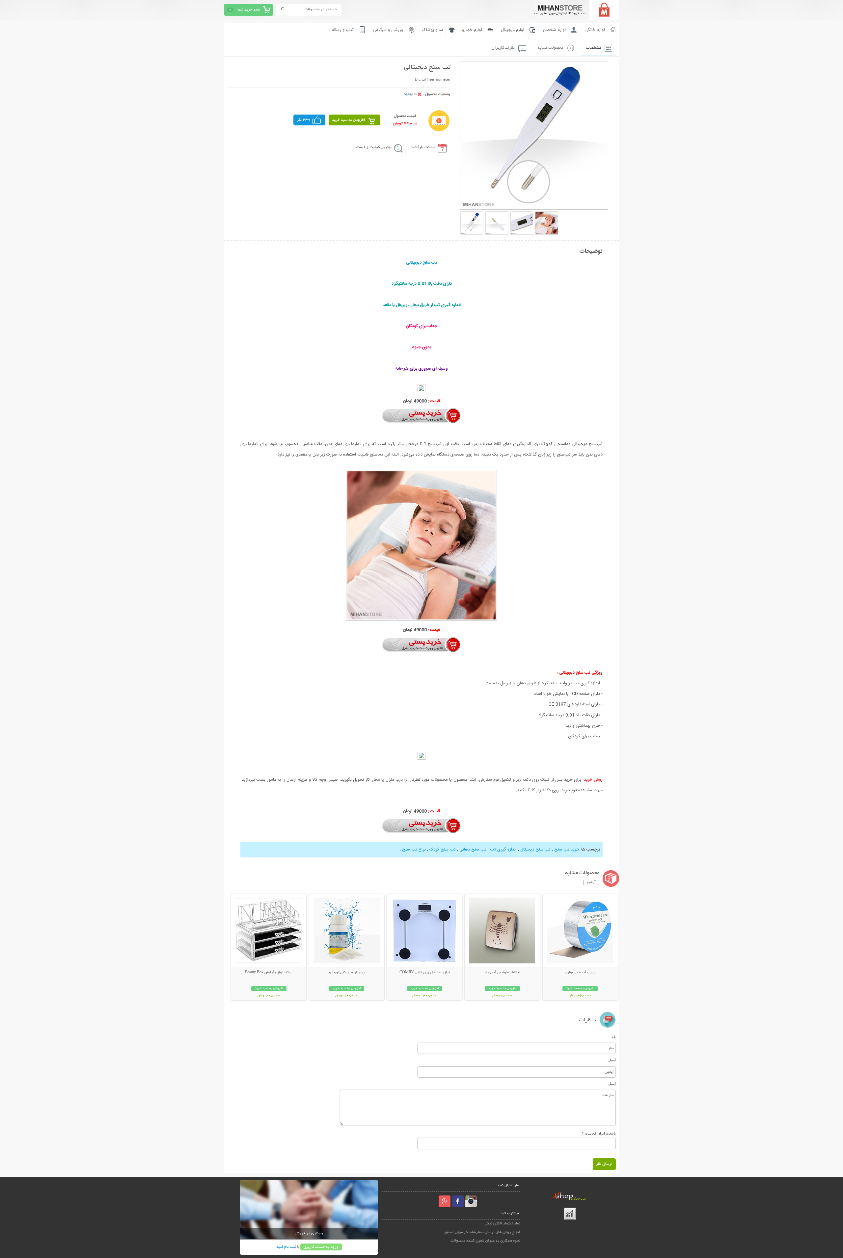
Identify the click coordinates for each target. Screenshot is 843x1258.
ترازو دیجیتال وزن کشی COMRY (424, 973)
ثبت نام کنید (286, 1247)
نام (614, 1036)
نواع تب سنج (414, 849)
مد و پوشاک (432, 30)
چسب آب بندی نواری (580, 973)
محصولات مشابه (550, 48)
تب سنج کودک (442, 849)
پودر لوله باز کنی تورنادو (347, 973)
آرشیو (591, 882)
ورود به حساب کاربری (321, 1247)
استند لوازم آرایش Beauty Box (268, 973)
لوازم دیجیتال (512, 30)
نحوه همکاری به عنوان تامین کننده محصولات (485, 1241)
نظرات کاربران (503, 48)
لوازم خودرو (472, 30)
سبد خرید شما (248, 10)
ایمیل (612, 1060)
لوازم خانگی (595, 30)
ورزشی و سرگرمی (388, 30)
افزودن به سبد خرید (348, 120)
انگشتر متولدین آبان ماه (502, 973)
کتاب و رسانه (343, 30)
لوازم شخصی (554, 30)
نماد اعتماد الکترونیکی (502, 1223)
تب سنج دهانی (472, 849)
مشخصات (593, 48)
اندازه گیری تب (503, 849)
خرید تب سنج (566, 849)
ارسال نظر (604, 1164)
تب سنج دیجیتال (535, 849)
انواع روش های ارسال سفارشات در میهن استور (482, 1232)
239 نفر (304, 120)
